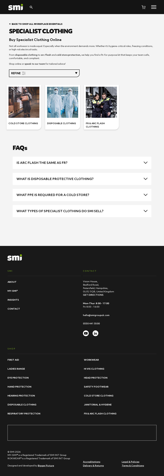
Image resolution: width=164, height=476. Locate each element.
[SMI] (16, 7)
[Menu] (153, 7)
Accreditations (91, 461)
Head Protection (95, 377)
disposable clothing (26, 54)
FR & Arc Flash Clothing (100, 413)
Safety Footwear (96, 386)
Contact (14, 308)
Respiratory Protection (24, 413)
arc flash (46, 54)
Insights (13, 299)
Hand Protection (19, 386)
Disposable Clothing (22, 404)
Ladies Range (16, 368)
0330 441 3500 (91, 323)
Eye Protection (18, 377)
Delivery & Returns (93, 465)
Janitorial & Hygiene (98, 404)
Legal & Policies (130, 461)
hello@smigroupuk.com (96, 315)
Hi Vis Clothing (94, 368)
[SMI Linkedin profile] (95, 333)
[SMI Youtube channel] (86, 333)
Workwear (91, 359)
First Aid (13, 359)
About (12, 281)
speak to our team (35, 63)
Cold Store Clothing (98, 395)
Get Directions (93, 294)
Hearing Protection (21, 395)
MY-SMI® (13, 290)
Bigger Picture (46, 465)
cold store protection (68, 54)
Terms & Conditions (133, 465)
